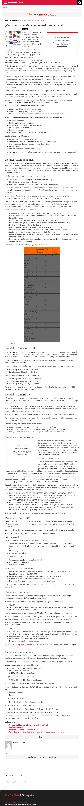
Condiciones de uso (10, 802)
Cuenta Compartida (16, 727)
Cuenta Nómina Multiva (15, 775)
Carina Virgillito (39, 20)
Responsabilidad (22, 802)
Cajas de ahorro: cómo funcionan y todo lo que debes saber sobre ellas (36, 732)
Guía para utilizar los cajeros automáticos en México (29, 725)
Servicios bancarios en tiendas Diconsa (24, 730)
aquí (20, 343)
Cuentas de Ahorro (15, 3)
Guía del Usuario (11, 20)
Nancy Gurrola (22, 782)
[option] (17, 772)
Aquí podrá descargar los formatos (18, 644)
